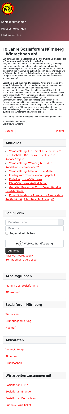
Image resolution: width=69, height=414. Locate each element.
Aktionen (11, 356)
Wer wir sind (13, 314)
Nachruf (10, 327)
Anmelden (14, 250)
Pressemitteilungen (13, 28)
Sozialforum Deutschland (21, 398)
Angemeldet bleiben (22, 233)
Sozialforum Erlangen (18, 391)
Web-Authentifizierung (38, 243)
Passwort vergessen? (19, 255)
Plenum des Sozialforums (21, 285)
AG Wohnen (12, 292)
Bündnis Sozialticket (18, 405)
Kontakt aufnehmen (13, 21)
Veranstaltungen (15, 349)
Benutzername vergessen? (22, 259)
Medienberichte (11, 35)
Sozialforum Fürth (16, 385)
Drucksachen (13, 363)
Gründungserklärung (18, 320)
